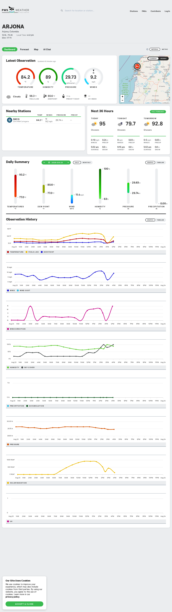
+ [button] (122, 96)
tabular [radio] (160, 162)
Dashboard (9, 50)
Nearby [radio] (164, 58)
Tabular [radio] (160, 220)
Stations (134, 11)
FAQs (144, 11)
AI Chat (47, 50)
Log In (167, 11)
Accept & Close (24, 604)
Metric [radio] (165, 49)
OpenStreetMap (157, 103)
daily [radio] (77, 162)
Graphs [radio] (150, 220)
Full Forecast (158, 111)
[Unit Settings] (147, 49)
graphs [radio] (150, 162)
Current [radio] (153, 58)
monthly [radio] (87, 162)
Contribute (156, 11)
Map (36, 50)
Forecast (24, 50)
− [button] (122, 100)
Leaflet (147, 103)
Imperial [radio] (154, 49)
